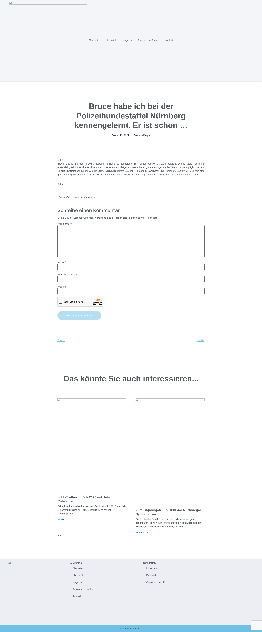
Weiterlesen (63, 519)
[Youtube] (252, 40)
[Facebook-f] (239, 40)
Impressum (152, 568)
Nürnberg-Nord (91, 197)
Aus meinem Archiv (148, 40)
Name (61, 262)
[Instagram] (246, 40)
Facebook (77, 197)
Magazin (127, 40)
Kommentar (64, 224)
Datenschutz (153, 575)
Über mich (110, 40)
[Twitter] (233, 40)
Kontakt (169, 40)
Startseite (94, 40)
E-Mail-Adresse (67, 274)
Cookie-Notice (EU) (156, 582)
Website (62, 286)
